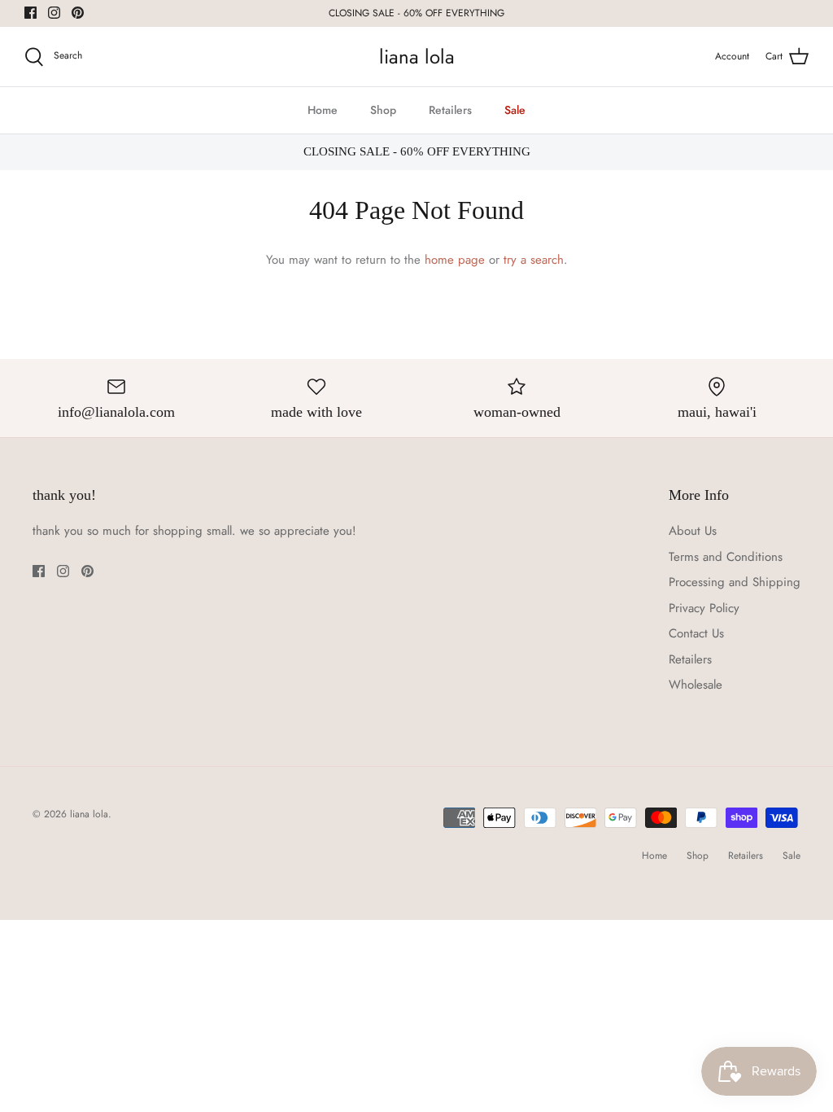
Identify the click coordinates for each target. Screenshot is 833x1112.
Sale (515, 110)
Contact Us (696, 633)
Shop (383, 110)
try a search (534, 260)
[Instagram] (54, 13)
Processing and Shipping (734, 582)
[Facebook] (30, 13)
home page (455, 260)
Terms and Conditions (726, 557)
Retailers (450, 110)
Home (322, 110)
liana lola (89, 814)
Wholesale (695, 685)
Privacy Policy (704, 608)
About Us (693, 531)
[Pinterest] (78, 13)
